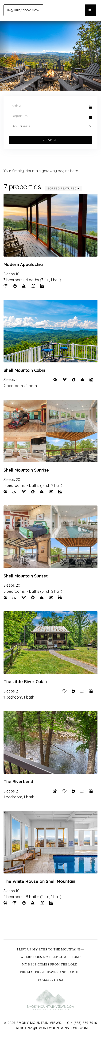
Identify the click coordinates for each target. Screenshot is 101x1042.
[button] (5, 56)
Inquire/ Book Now (23, 10)
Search (50, 140)
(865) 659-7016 (85, 1022)
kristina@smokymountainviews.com (52, 1028)
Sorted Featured (63, 188)
